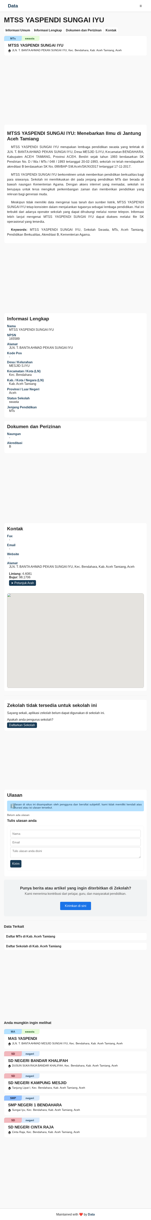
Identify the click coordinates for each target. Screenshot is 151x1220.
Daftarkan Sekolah (22, 725)
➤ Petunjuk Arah (22, 583)
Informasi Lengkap (48, 30)
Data (13, 5)
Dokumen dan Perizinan (84, 30)
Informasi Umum (18, 30)
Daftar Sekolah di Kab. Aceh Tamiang (33, 946)
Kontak (111, 30)
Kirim (15, 863)
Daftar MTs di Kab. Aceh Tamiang (30, 936)
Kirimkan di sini (75, 906)
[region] (75, 89)
